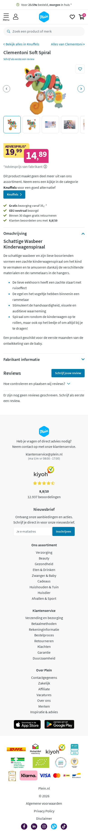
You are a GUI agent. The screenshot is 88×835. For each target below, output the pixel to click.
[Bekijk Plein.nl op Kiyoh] (55, 749)
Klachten (44, 646)
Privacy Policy (44, 811)
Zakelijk (44, 683)
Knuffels (33, 44)
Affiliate (44, 689)
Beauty (44, 558)
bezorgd (24, 211)
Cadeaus (44, 581)
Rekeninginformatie (44, 629)
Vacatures (44, 695)
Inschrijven (63, 531)
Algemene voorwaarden (44, 803)
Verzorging (44, 552)
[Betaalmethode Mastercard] (56, 775)
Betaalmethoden (44, 623)
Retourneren (44, 641)
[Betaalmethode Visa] (44, 775)
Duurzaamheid (44, 658)
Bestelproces (44, 635)
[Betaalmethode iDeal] (66, 775)
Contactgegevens (44, 677)
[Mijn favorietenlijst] (72, 17)
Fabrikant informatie (21, 359)
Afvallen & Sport (44, 598)
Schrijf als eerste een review (19, 59)
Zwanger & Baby (44, 575)
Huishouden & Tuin (44, 587)
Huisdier (44, 592)
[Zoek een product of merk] (7, 31)
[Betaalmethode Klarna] (28, 775)
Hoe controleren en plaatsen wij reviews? (34, 383)
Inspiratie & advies (44, 712)
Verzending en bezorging (44, 617)
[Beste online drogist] (74, 762)
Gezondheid (44, 564)
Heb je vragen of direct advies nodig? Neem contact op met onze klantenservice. (44, 444)
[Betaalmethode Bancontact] (76, 775)
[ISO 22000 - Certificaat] (61, 762)
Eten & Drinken (44, 569)
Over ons (44, 700)
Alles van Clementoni (67, 44)
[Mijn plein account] (15, 17)
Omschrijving (15, 233)
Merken (44, 706)
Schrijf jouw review (68, 373)
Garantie (44, 652)
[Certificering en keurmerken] (41, 762)
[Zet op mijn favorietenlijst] (80, 68)
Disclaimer (44, 818)
